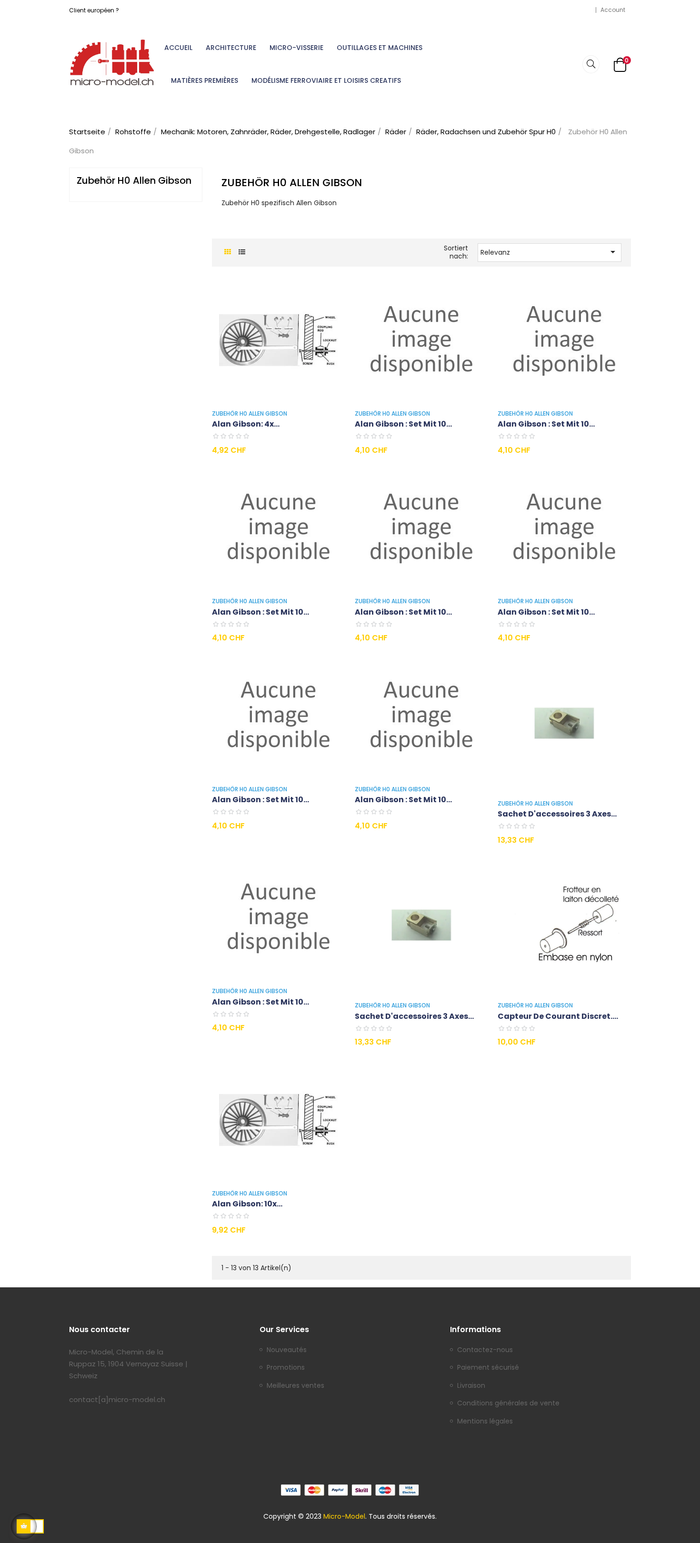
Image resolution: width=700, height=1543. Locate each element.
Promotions (286, 1368)
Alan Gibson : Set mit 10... (403, 423)
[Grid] (227, 252)
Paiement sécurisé (488, 1368)
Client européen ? (94, 10)
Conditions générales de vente (508, 1403)
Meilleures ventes (295, 1386)
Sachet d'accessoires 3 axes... (557, 813)
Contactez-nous (485, 1350)
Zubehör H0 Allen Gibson (134, 180)
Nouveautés (287, 1350)
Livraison (471, 1386)
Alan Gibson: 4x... (246, 423)
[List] (242, 252)
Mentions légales (485, 1421)
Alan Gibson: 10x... (247, 1203)
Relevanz (549, 252)
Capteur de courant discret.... (558, 1016)
